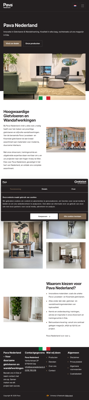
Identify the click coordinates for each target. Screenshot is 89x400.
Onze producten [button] (32, 43)
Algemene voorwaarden (75, 368)
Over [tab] (73, 189)
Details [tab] (44, 189)
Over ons (52, 366)
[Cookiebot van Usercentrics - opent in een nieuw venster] (76, 182)
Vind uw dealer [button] (12, 43)
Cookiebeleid (75, 374)
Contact (52, 370)
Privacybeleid (76, 362)
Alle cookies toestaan (72, 216)
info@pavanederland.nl (35, 367)
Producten (53, 357)
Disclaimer (74, 357)
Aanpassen (42, 216)
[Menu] (83, 6)
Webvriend (69, 396)
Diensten (52, 362)
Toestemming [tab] (15, 189)
